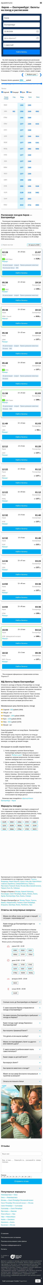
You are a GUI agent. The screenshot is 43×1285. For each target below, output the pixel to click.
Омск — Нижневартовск (9, 1197)
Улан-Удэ (28, 881)
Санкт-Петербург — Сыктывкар (11, 1206)
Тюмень (33, 879)
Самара (28, 896)
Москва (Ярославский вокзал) (31, 886)
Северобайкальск (22, 883)
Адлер (3, 896)
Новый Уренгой (14, 881)
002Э (34, 829)
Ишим (18, 886)
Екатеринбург (10, 896)
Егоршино (4, 905)
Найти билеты (21, 52)
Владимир (4, 881)
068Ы (12, 829)
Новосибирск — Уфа (8, 1214)
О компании (4, 1233)
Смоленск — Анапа (7, 1222)
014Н (34, 825)
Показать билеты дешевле (10, 80)
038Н (34, 822)
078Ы (19, 829)
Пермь (24, 894)
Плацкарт (15, 92)
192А (4, 829)
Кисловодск (5, 894)
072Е (27, 829)
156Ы (19, 822)
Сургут (22, 881)
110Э (4, 825)
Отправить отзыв (21, 1181)
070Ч (27, 822)
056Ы (15, 954)
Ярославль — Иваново (9, 1211)
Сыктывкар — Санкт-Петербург (11, 1208)
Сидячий (6, 92)
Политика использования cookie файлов (14, 1241)
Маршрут (5, 318)
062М (12, 825)
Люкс (30, 92)
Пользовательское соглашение (11, 1237)
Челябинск (24, 905)
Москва (17, 891)
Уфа (30, 905)
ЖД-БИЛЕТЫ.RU (6, 3)
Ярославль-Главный (8, 886)
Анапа (35, 894)
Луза (17, 896)
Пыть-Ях (10, 888)
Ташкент (20, 902)
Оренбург (12, 905)
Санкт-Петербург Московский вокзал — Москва (17, 1203)
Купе (23, 92)
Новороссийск (11, 902)
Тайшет (3, 888)
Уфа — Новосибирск (8, 1216)
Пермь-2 (31, 883)
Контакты (4, 1249)
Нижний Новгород (27, 891)
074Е (27, 825)
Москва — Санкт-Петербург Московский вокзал (17, 1200)
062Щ (20, 825)
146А (30, 950)
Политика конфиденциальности (11, 1245)
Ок (38, 1281)
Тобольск (16, 888)
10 (29, 1177)
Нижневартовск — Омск (9, 1195)
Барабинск (11, 883)
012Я (4, 822)
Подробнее (23, 1281)
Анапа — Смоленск (7, 1219)
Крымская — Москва (8, 1225)
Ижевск (29, 894)
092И (12, 822)
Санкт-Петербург (15, 894)
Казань (22, 896)
